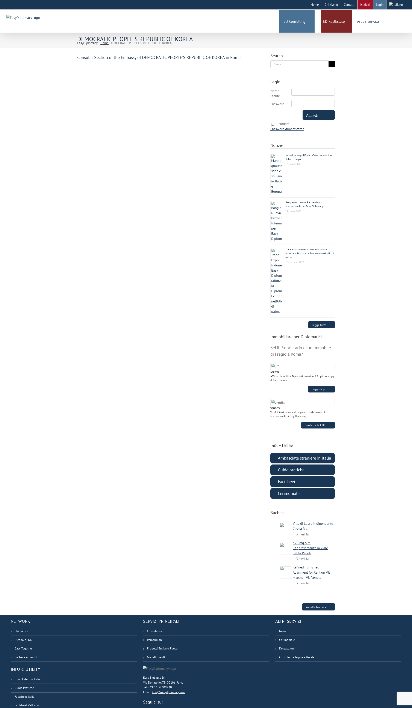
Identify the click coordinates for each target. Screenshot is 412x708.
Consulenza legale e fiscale (296, 657)
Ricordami (283, 124)
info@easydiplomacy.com (168, 692)
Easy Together (24, 648)
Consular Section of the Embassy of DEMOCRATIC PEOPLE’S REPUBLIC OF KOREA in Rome (159, 57)
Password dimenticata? (287, 129)
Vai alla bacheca (316, 607)
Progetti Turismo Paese (162, 648)
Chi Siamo (21, 631)
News (282, 631)
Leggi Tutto (319, 325)
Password (277, 104)
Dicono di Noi (24, 640)
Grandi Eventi (156, 657)
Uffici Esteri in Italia (28, 679)
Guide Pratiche (24, 688)
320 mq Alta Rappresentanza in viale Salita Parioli (310, 548)
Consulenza (154, 631)
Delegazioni (287, 648)
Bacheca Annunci (26, 657)
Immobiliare (155, 640)
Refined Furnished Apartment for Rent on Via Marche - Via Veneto (311, 572)
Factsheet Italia (25, 697)
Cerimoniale (287, 640)
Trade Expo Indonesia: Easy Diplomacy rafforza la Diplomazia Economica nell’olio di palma (309, 253)
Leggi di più (319, 389)
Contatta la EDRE (316, 425)
